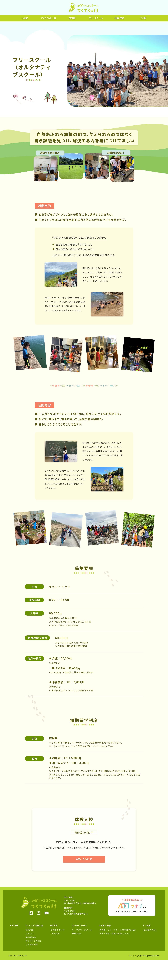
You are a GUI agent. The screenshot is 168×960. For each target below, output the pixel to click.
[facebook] (31, 913)
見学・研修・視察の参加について (115, 933)
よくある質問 (32, 944)
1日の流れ (55, 933)
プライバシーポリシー (17, 955)
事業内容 (30, 930)
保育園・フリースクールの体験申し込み (118, 930)
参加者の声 (31, 937)
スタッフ (30, 933)
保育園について (57, 930)
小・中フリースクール (82, 930)
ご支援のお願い (150, 930)
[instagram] (38, 913)
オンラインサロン (34, 941)
